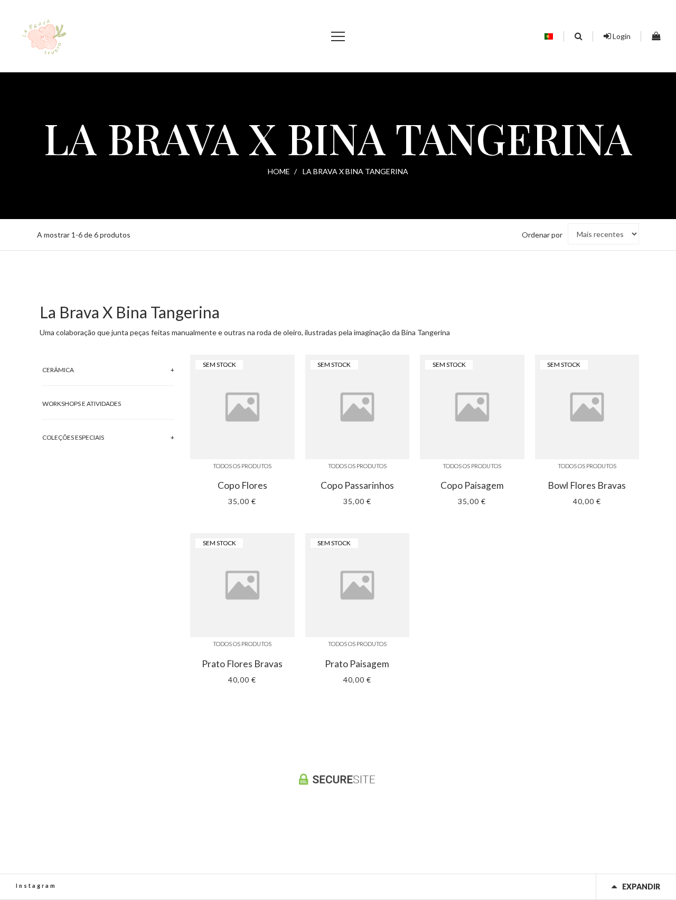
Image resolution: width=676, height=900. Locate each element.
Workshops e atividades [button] (81, 404)
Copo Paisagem (472, 485)
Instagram (36, 885)
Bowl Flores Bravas (587, 485)
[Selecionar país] (548, 36)
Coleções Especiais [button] (73, 437)
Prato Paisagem (357, 664)
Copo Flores (242, 485)
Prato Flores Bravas (242, 664)
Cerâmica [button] (58, 370)
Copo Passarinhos (357, 485)
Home (279, 171)
